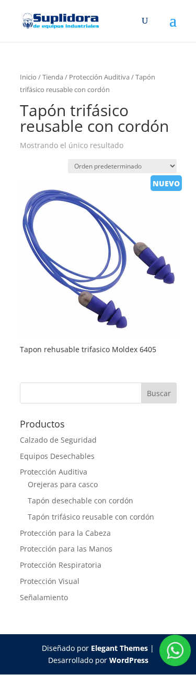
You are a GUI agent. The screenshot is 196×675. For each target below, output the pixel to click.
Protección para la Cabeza (65, 533)
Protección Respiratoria (60, 565)
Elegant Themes (119, 648)
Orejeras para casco (63, 484)
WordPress (128, 660)
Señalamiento (44, 597)
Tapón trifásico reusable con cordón (91, 517)
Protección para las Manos (66, 549)
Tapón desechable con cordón (80, 500)
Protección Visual (49, 581)
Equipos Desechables (57, 456)
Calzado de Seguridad (58, 440)
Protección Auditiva (99, 77)
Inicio (28, 77)
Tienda (52, 77)
